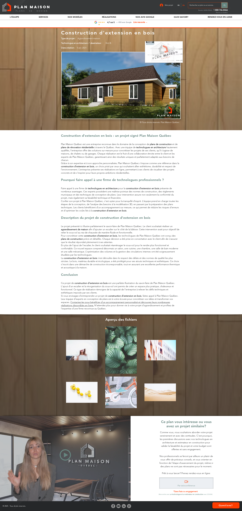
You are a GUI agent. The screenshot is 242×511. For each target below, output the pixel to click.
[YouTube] (118, 506)
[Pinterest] (129, 506)
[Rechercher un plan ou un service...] (224, 5)
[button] (14, 17)
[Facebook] (113, 506)
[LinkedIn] (124, 506)
